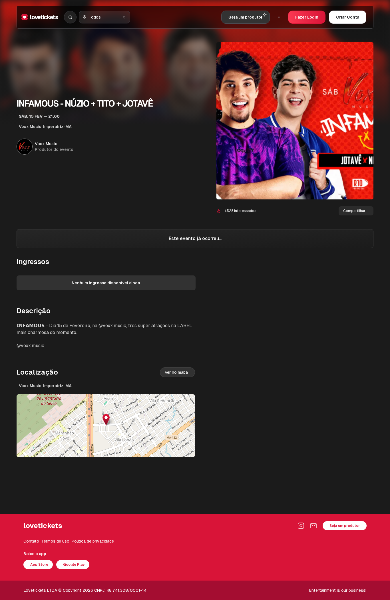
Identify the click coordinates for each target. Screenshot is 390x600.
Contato (31, 541)
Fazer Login (306, 17)
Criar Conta (347, 17)
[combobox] (104, 17)
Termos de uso (55, 541)
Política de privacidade (93, 541)
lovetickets (44, 17)
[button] (106, 420)
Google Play (74, 565)
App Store (39, 565)
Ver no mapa (176, 372)
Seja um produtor (344, 526)
